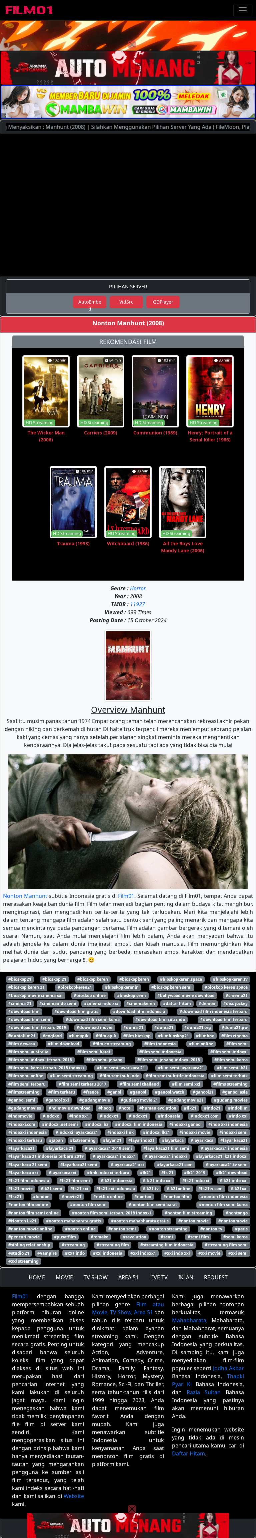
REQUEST (216, 1277)
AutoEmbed (89, 303)
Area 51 (143, 1312)
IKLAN (185, 1277)
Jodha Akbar (228, 1368)
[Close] (132, 45)
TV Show (120, 1312)
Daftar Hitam (188, 1453)
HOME (37, 1277)
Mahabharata (189, 1320)
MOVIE (64, 1277)
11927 (137, 604)
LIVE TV (158, 1277)
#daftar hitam (177, 1003)
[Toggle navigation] (242, 10)
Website (74, 1496)
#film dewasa (21, 1044)
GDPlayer (163, 302)
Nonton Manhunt (25, 895)
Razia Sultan (204, 1392)
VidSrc (126, 302)
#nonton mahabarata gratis (73, 1221)
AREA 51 (128, 1277)
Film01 (126, 895)
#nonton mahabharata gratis (140, 1221)
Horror (138, 588)
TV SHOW (96, 1277)
